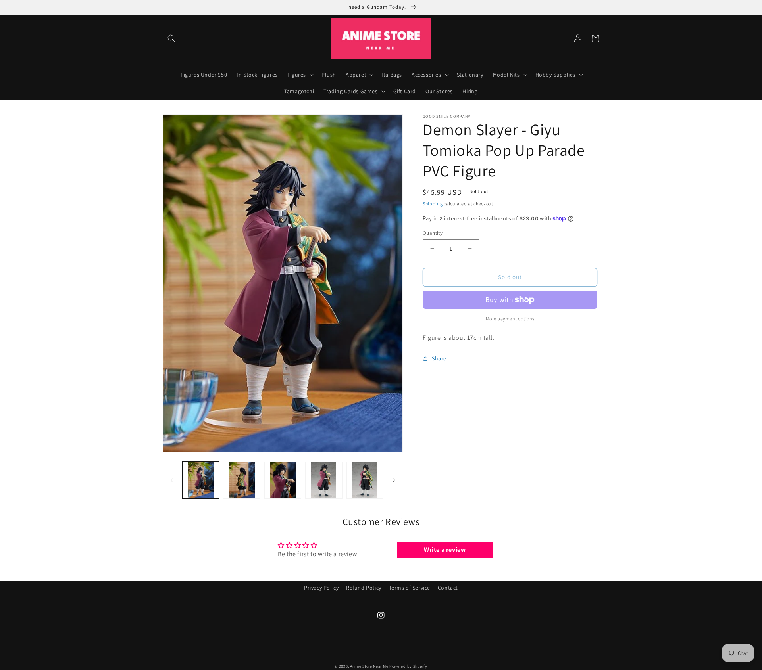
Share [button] (439, 358)
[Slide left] (171, 480)
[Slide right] (394, 480)
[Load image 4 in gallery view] (323, 480)
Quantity (433, 233)
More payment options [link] (510, 319)
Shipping (433, 204)
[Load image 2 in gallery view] (241, 480)
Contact (448, 587)
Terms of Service (410, 587)
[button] (171, 38)
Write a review (445, 550)
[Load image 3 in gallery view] (282, 480)
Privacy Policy (321, 587)
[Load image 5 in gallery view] (364, 480)
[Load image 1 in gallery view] (200, 480)
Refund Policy (363, 587)
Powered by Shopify (408, 666)
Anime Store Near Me (369, 666)
